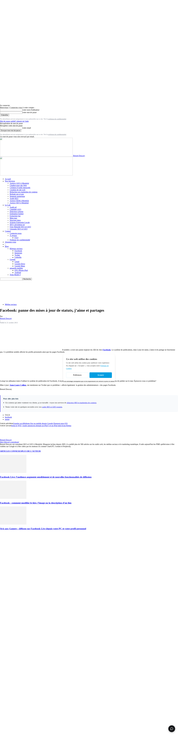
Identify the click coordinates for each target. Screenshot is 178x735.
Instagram (18, 253)
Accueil (8, 179)
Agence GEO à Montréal (19, 183)
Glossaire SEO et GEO (18, 229)
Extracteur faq (15, 216)
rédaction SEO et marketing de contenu (81, 403)
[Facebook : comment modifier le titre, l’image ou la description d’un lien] (13, 498)
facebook (8, 417)
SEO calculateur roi (17, 225)
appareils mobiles (16, 268)
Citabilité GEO (15, 209)
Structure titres (15, 220)
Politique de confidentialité (20, 240)
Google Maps (20, 266)
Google (12, 259)
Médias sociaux (11, 304)
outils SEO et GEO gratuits (52, 407)
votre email (26, 128)
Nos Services (10, 181)
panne (7, 419)
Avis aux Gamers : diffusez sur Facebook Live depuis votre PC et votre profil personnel (43, 528)
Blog (7, 246)
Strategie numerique (17, 196)
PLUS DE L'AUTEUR (31, 451)
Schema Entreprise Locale (20, 222)
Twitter (17, 255)
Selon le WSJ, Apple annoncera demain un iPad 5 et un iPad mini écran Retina (41, 426)
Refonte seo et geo (17, 194)
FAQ (16, 238)
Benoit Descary (6, 318)
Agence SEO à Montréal (19, 203)
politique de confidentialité (57, 119)
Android (18, 272)
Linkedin (18, 257)
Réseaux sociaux (16, 249)
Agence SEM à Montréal (19, 201)
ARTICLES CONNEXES (11, 451)
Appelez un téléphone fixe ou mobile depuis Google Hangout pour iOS (40, 423)
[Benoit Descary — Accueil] (36, 175)
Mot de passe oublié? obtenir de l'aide (14, 121)
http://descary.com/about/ (9, 442)
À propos (13, 235)
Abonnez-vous (10, 242)
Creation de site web (17, 190)
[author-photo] (6, 438)
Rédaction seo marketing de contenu (23, 192)
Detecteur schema (16, 212)
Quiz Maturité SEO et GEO (20, 227)
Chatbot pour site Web (18, 185)
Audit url (13, 207)
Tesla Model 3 (15, 275)
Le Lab (7, 205)
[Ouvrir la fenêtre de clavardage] (171, 728)
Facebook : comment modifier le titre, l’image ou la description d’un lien (35, 503)
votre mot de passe (29, 112)
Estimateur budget (16, 214)
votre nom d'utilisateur (30, 110)
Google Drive (20, 264)
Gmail (17, 262)
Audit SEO (14, 198)
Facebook (18, 251)
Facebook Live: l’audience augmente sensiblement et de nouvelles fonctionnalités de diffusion (46, 477)
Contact (8, 231)
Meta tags (13, 218)
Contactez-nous (16, 233)
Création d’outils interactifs (20, 188)
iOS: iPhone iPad (21, 270)
